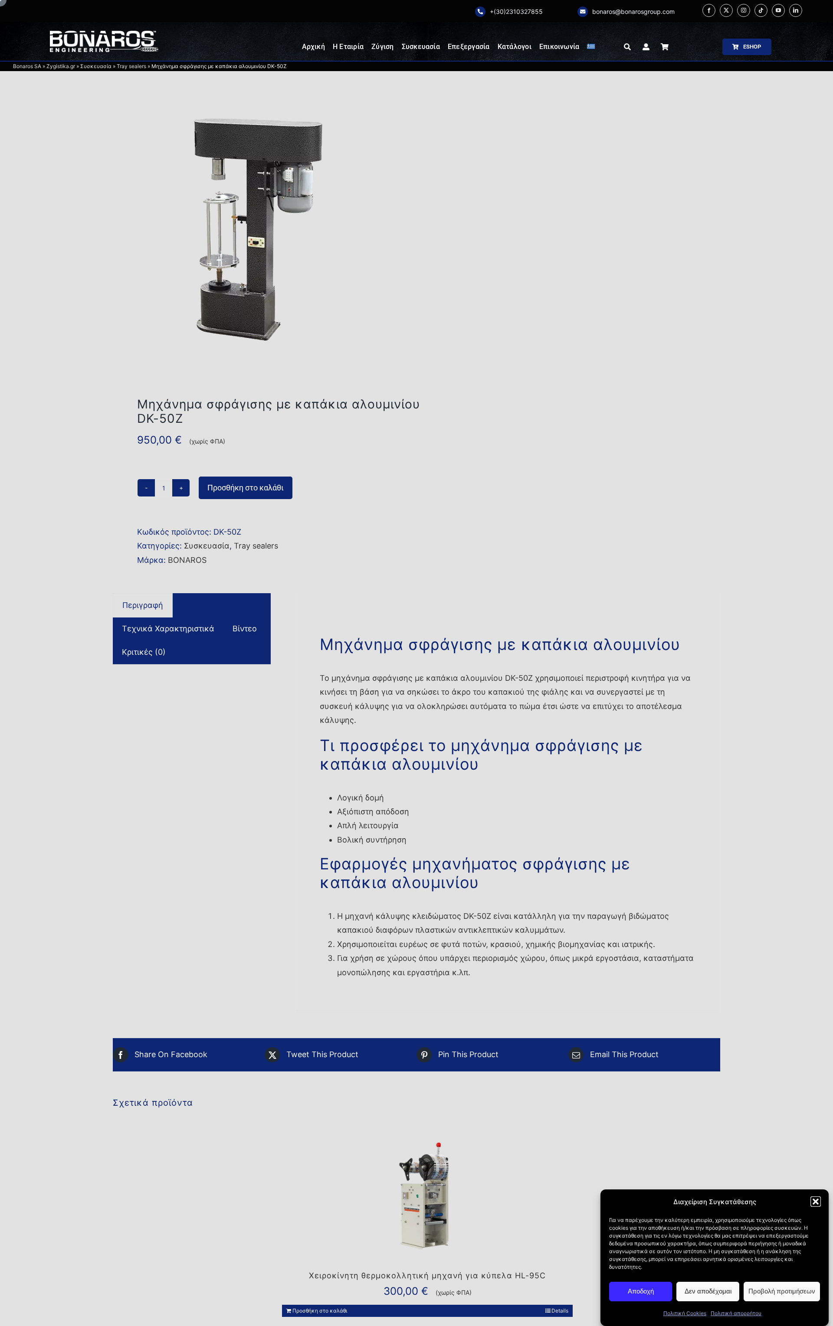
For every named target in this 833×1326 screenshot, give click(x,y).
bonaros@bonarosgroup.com (633, 11)
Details (559, 1310)
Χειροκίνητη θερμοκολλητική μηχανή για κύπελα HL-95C (427, 1275)
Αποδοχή (641, 1291)
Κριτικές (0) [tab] (144, 651)
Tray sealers (131, 66)
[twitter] (726, 10)
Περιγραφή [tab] (142, 605)
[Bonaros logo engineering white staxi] (104, 34)
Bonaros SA (27, 66)
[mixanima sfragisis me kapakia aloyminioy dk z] (258, 230)
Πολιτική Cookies (684, 1313)
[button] (815, 1201)
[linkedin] (795, 10)
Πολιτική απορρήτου (736, 1313)
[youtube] (778, 10)
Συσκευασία (96, 66)
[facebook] (708, 10)
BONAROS (187, 560)
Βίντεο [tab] (245, 628)
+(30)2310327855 (516, 11)
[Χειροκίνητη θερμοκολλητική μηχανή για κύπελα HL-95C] (427, 1197)
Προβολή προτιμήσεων (781, 1291)
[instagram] (743, 10)
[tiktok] (760, 10)
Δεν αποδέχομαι (708, 1291)
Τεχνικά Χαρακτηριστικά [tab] (168, 628)
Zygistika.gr (60, 66)
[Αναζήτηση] (627, 47)
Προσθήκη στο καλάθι (245, 487)
